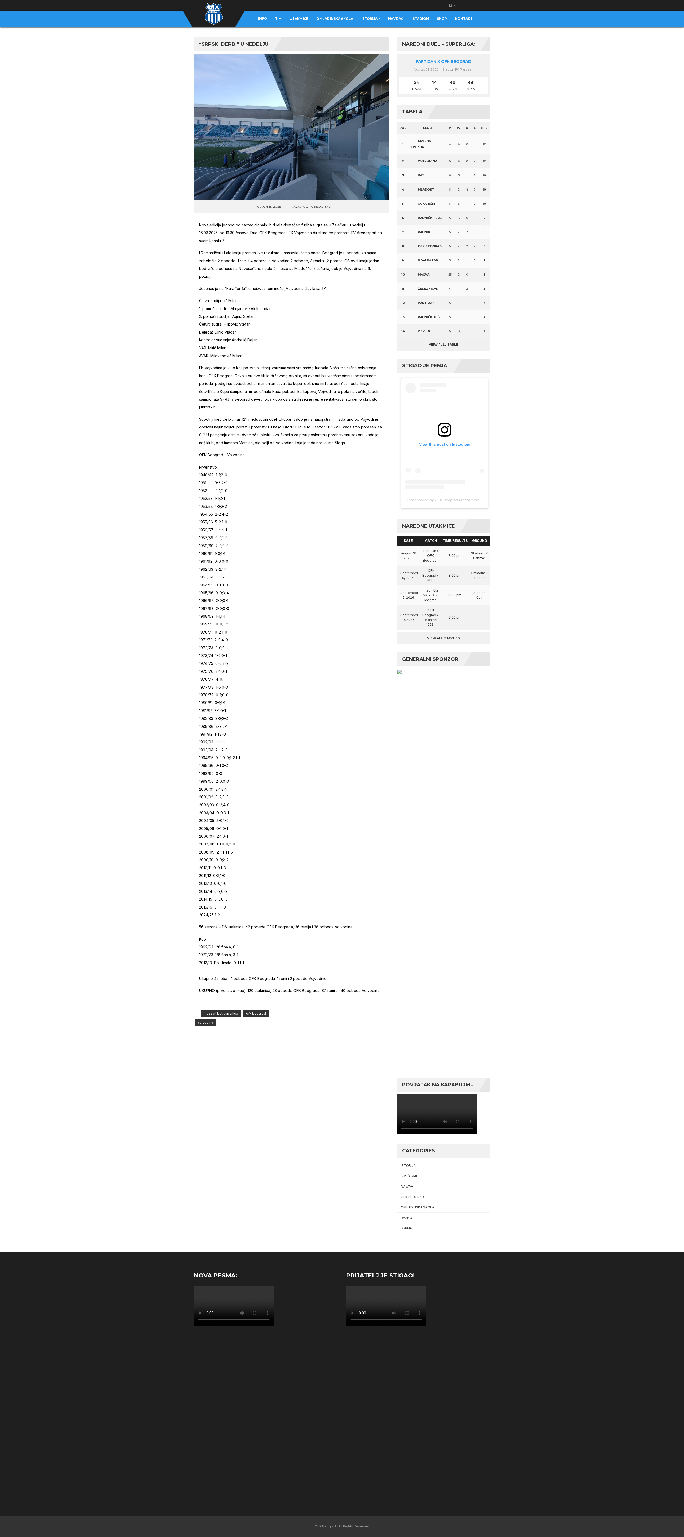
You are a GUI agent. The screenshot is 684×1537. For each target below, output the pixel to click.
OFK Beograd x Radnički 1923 (430, 617)
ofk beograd (256, 1013)
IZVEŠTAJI (409, 1176)
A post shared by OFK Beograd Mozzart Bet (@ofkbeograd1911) (459, 500)
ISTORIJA (408, 1166)
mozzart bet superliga (221, 1013)
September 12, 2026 (409, 595)
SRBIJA (406, 1228)
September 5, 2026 (409, 575)
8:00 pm (454, 575)
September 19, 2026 (409, 617)
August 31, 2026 (409, 555)
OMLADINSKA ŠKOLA (417, 1207)
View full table (443, 344)
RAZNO (406, 1218)
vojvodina (205, 1022)
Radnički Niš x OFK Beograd (430, 595)
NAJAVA (297, 206)
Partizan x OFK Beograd (443, 61)
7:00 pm (454, 556)
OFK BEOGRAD (318, 206)
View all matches (443, 638)
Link (452, 5)
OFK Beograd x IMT (430, 575)
